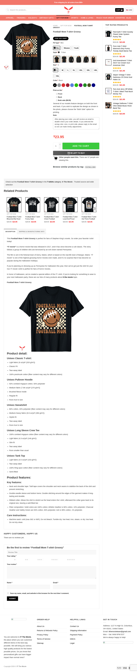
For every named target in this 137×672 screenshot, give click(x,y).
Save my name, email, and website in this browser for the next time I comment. (39, 593)
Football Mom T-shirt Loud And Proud (70, 218)
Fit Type (56, 43)
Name (9, 583)
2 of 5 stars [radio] (21, 559)
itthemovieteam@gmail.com (120, 632)
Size (55, 65)
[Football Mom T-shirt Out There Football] (89, 205)
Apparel (10, 18)
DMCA (72, 639)
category (54, 182)
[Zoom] (7, 67)
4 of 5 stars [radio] (47, 559)
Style (56, 52)
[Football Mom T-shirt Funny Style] (33, 205)
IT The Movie (25, 637)
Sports (74, 18)
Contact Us (74, 626)
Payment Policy (76, 635)
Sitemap (40, 643)
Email (55, 583)
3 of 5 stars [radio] (33, 559)
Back (60, 97)
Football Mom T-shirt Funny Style (32, 218)
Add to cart (81, 146)
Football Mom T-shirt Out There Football (89, 218)
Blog (128, 18)
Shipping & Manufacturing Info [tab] (31, 231)
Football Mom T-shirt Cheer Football (51, 218)
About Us (40, 626)
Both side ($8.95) (64, 100)
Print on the (57, 90)
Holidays (32, 18)
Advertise (120, 18)
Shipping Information (78, 631)
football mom (90, 167)
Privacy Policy (42, 635)
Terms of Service (43, 639)
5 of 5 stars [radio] (63, 559)
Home (55, 25)
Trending (21, 18)
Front (60, 94)
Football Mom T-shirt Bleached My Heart (14, 218)
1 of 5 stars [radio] (10, 559)
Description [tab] (10, 231)
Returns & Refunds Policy (47, 631)
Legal (72, 643)
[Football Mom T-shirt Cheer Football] (51, 205)
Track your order (105, 18)
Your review (12, 564)
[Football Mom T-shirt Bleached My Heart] (14, 205)
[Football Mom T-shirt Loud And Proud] (70, 205)
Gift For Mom (62, 18)
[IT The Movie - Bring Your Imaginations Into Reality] (68, 10)
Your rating (11, 556)
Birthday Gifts (47, 18)
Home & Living (87, 18)
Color (55, 80)
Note (55, 115)
